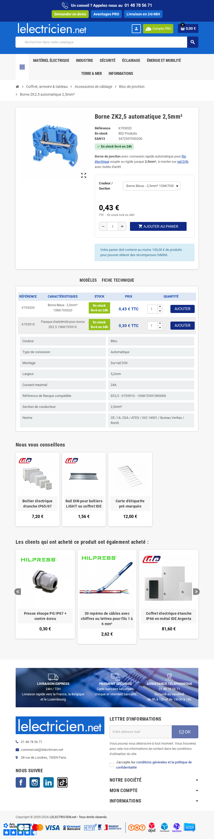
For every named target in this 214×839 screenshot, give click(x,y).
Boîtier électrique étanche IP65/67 (37, 503)
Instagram (34, 782)
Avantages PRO (106, 14)
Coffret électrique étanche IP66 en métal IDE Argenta (169, 616)
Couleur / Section (106, 185)
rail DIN (182, 162)
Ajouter (183, 309)
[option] (45, 597)
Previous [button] (17, 591)
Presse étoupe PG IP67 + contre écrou (45, 616)
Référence (102, 128)
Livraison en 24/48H (143, 14)
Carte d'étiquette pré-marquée (130, 503)
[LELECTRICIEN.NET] (52, 28)
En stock (101, 133)
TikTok (62, 782)
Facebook (21, 782)
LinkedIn (48, 782)
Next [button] (196, 591)
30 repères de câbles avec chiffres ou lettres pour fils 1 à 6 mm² (107, 618)
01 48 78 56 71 (138, 5)
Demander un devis (70, 14)
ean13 (100, 139)
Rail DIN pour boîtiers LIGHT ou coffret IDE (84, 503)
